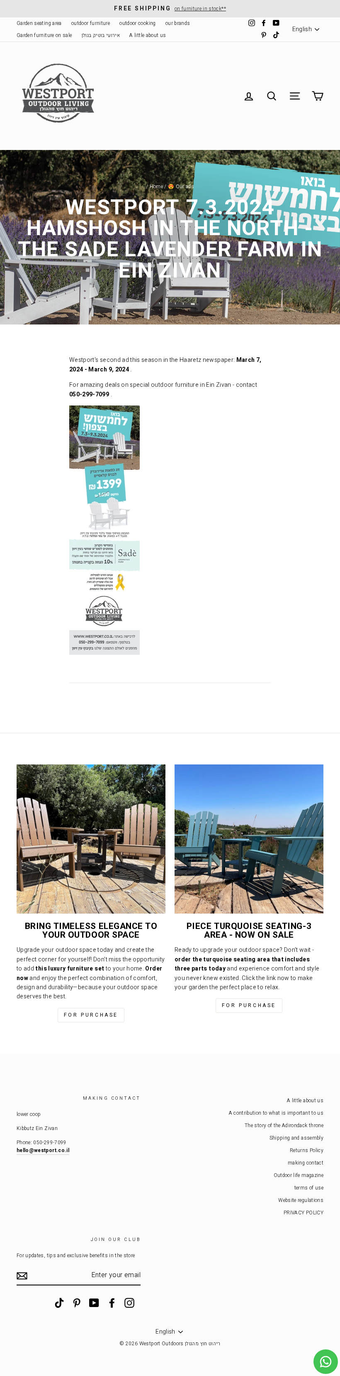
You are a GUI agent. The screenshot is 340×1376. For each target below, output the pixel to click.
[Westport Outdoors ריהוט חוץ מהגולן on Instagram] (129, 1303)
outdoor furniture (90, 23)
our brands (177, 23)
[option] (170, 8)
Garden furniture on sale (44, 35)
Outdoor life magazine (298, 1175)
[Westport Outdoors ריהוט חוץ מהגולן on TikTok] (59, 1303)
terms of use (308, 1188)
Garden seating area (39, 23)
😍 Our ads (181, 186)
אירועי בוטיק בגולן (101, 35)
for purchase (91, 1015)
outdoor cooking (137, 23)
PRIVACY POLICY (303, 1212)
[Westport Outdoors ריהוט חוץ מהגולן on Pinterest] (77, 1303)
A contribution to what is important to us (276, 1113)
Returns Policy (306, 1150)
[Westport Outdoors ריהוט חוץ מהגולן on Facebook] (112, 1303)
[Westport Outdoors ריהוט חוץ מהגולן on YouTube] (94, 1303)
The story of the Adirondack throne (284, 1125)
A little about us (147, 35)
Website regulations (300, 1200)
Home (156, 186)
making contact (305, 1163)
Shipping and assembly (296, 1138)
